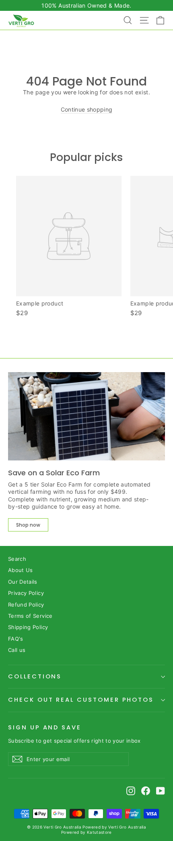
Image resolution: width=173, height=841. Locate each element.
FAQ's (15, 638)
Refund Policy (26, 604)
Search (17, 559)
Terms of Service (30, 616)
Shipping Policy (28, 627)
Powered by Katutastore (86, 832)
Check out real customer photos (81, 700)
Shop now (28, 524)
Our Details (22, 581)
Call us (16, 650)
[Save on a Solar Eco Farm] (86, 416)
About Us (20, 570)
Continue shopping (87, 109)
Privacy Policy (26, 593)
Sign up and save (44, 727)
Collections (35, 676)
